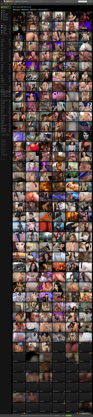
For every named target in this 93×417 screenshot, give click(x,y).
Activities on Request (43, 9)
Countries (33, 9)
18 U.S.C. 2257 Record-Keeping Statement (4, 154)
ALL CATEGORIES (6, 134)
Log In (90, 1)
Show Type (17, 9)
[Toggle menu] (1, 1)
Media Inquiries (3, 144)
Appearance (25, 9)
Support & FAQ (3, 139)
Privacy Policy (3, 146)
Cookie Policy (57, 415)
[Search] (54, 1)
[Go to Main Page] (8, 1)
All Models (2, 152)
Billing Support (3, 141)
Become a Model (3, 149)
